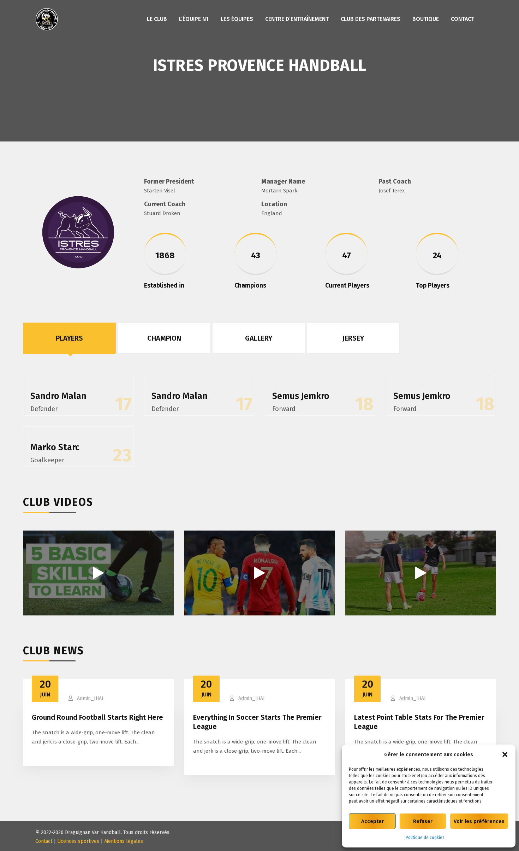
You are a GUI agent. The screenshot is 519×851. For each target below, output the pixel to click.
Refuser (422, 821)
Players (69, 338)
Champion (164, 338)
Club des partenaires (370, 19)
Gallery (258, 338)
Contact (462, 19)
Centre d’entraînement (297, 19)
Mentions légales (123, 841)
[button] (504, 754)
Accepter (372, 821)
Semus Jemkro (300, 396)
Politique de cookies (425, 837)
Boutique (425, 19)
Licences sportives (78, 841)
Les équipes (237, 19)
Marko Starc (54, 447)
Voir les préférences (479, 821)
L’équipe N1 (194, 19)
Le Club (157, 19)
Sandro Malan (58, 396)
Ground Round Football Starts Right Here (97, 717)
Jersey (353, 338)
